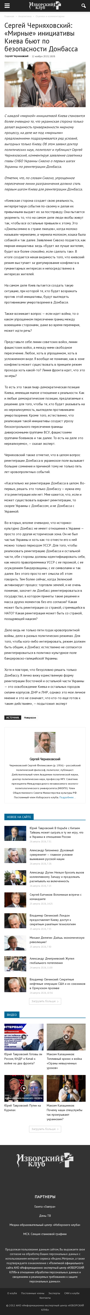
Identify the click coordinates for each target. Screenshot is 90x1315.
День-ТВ (45, 1216)
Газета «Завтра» (45, 1206)
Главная (9, 16)
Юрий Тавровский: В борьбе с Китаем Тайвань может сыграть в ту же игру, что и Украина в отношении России (56, 832)
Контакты (45, 1297)
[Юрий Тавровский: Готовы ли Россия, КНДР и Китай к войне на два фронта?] (23, 1037)
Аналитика (24, 16)
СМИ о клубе (72, 1293)
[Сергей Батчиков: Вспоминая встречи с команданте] (15, 899)
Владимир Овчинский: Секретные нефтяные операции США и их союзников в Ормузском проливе (57, 983)
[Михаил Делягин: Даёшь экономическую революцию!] (15, 942)
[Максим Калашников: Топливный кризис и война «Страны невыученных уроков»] (66, 1037)
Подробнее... (67, 797)
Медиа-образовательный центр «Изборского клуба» (45, 1225)
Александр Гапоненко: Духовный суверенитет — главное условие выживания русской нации (52, 854)
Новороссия (30, 717)
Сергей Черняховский (16, 56)
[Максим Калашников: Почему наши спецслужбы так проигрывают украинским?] (66, 1088)
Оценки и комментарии (50, 16)
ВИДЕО (12, 1015)
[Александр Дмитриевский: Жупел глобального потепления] (15, 963)
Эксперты (54, 1293)
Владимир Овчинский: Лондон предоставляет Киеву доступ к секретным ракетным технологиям (53, 919)
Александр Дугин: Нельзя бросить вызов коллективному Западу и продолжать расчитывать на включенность (57, 876)
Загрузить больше (43, 1001)
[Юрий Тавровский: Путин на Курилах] (23, 1088)
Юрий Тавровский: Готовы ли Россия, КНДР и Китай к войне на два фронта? (23, 1058)
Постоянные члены (32, 1293)
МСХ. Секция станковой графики (45, 1234)
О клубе (12, 1293)
